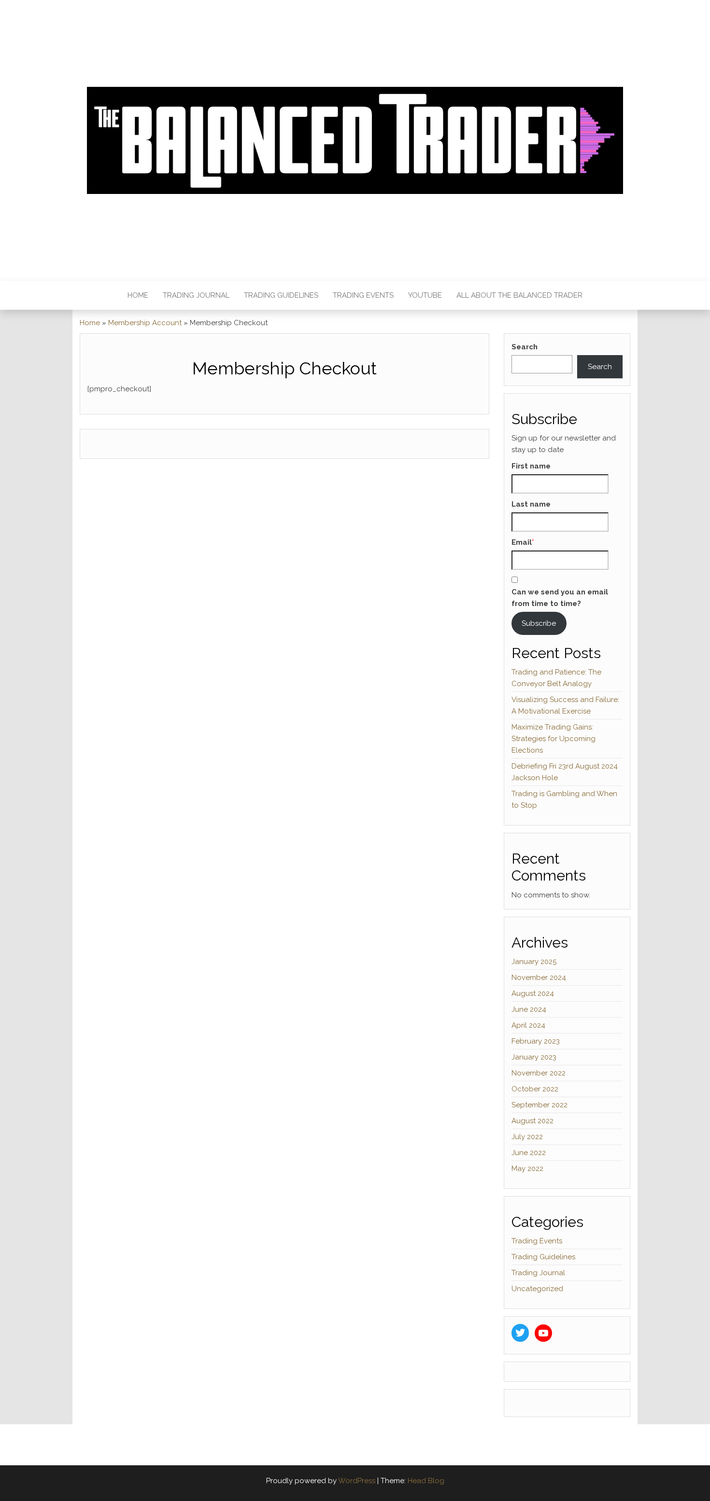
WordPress (356, 1480)
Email (521, 542)
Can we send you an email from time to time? (559, 598)
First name (531, 466)
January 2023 (533, 1057)
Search (524, 347)
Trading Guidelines (281, 295)
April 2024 (528, 1025)
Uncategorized (537, 1288)
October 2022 (534, 1089)
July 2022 (527, 1136)
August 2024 (532, 993)
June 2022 (528, 1152)
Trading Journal (196, 295)
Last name (531, 504)
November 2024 (538, 977)
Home (138, 295)
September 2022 (539, 1105)
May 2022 (527, 1168)
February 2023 (535, 1041)
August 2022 (532, 1120)
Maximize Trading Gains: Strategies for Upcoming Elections (553, 739)
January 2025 (533, 961)
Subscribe (539, 623)
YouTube (425, 295)
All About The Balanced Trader (519, 295)
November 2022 (538, 1073)
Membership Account (145, 322)
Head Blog (426, 1480)
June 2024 (528, 1009)
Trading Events (363, 295)
